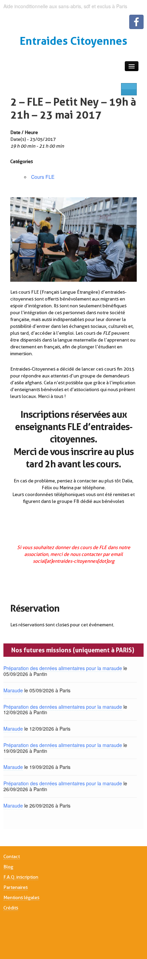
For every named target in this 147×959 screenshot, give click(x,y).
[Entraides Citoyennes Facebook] (136, 22)
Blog (8, 866)
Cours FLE (42, 176)
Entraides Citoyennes (73, 41)
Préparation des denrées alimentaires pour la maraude (62, 668)
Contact (11, 856)
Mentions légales (21, 897)
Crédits (10, 907)
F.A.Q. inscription (20, 877)
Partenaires (15, 887)
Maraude (13, 690)
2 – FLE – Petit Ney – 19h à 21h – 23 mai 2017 (73, 108)
